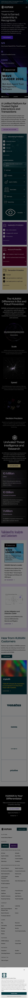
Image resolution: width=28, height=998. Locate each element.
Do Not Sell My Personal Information (14, 996)
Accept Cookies (14, 993)
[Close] (24, 969)
